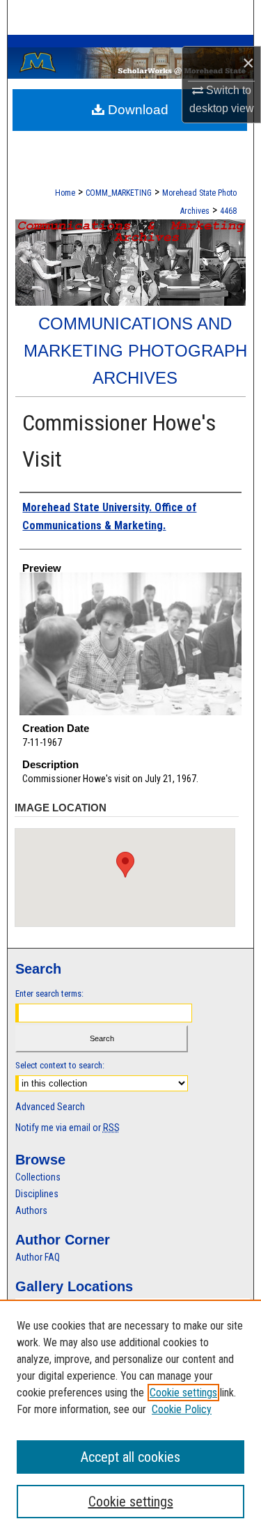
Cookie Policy (182, 1409)
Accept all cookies (130, 1457)
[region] (130, 1417)
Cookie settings (183, 1392)
